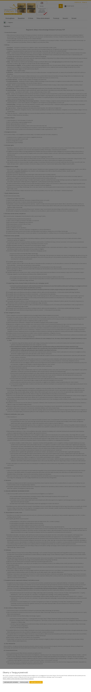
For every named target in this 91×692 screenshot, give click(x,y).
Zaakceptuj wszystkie (36, 682)
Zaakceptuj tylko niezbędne (11, 682)
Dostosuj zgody (24, 682)
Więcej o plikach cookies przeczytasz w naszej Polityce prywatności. (18, 678)
